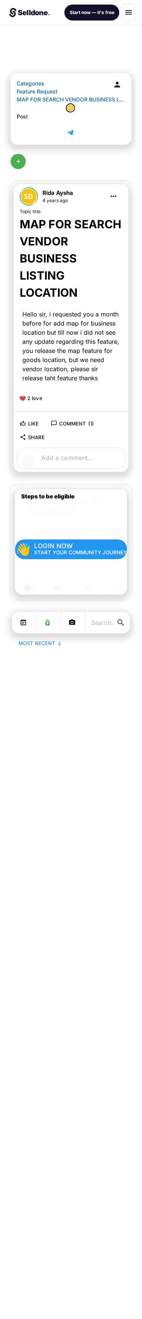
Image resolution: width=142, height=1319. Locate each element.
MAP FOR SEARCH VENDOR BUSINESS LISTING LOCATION (71, 99)
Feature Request (37, 91)
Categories (30, 83)
